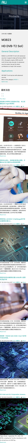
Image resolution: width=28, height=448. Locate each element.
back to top (5, 81)
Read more (3, 156)
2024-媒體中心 (17, 165)
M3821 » (16, 79)
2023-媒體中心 (16, 397)
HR (23, 106)
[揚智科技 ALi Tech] (4, 2)
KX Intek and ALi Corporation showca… (13, 394)
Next (4, 99)
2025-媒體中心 (17, 106)
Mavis (24, 282)
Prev (1, 99)
